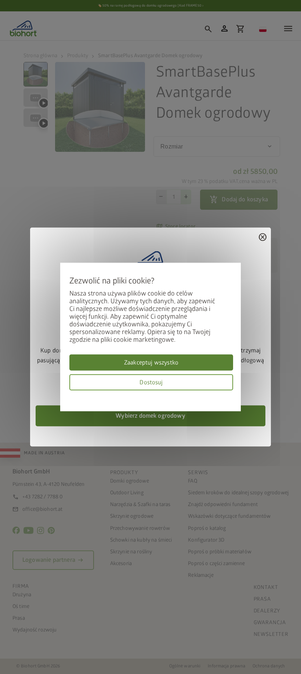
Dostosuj (151, 382)
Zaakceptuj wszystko (151, 362)
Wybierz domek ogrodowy (150, 416)
